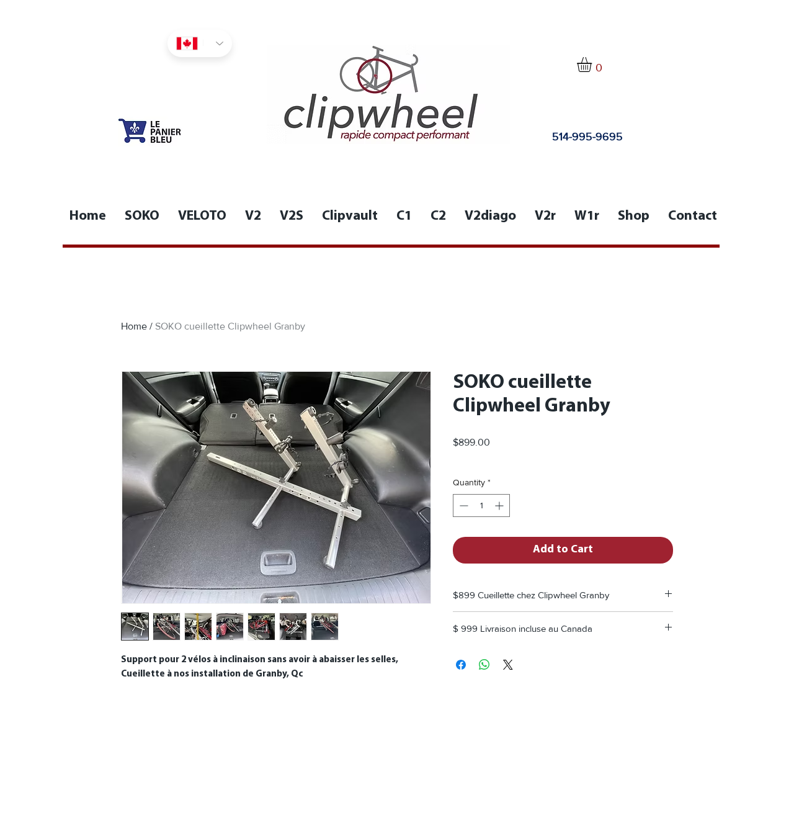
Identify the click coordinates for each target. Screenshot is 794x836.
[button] (593, 64)
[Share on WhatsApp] (484, 664)
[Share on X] (508, 664)
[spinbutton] (481, 505)
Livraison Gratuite (486, 458)
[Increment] (500, 505)
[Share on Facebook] (460, 664)
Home (134, 326)
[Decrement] (462, 505)
